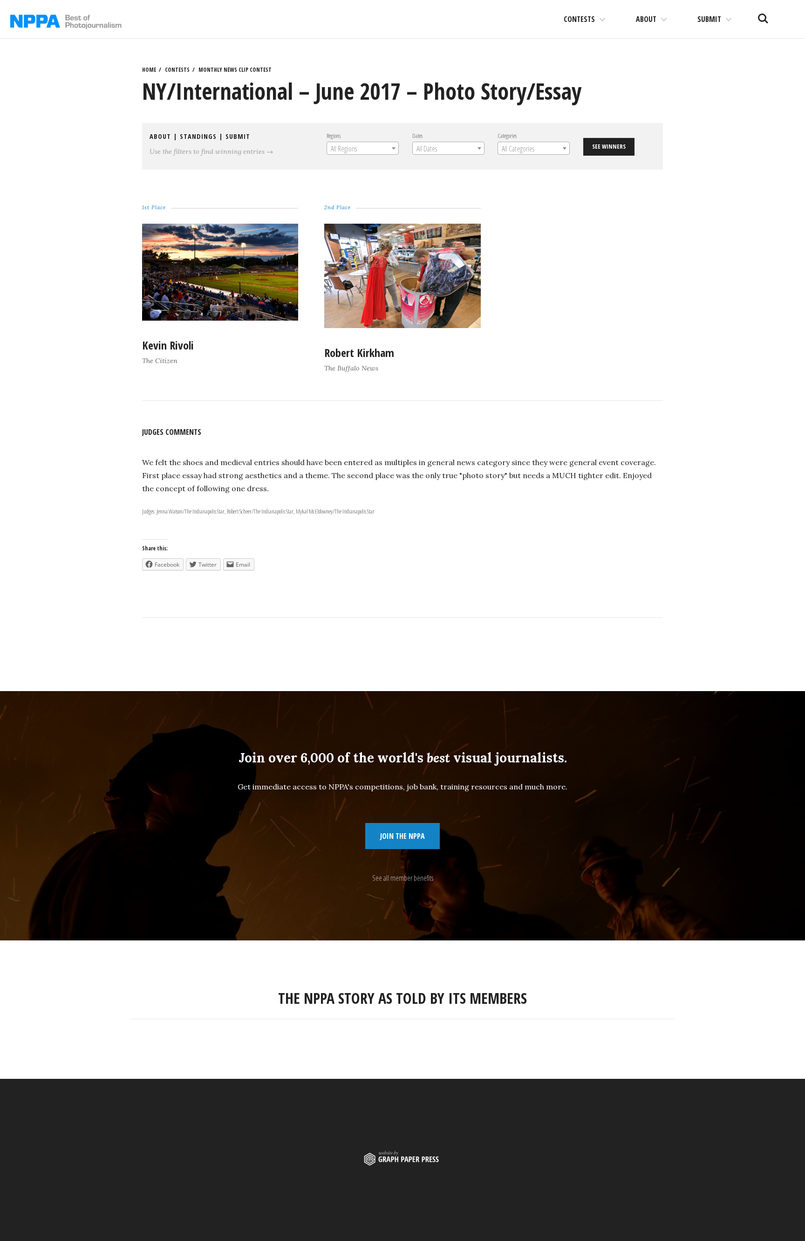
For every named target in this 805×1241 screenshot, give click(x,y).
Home (149, 70)
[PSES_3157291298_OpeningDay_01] (220, 317)
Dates (417, 135)
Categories (507, 135)
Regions (334, 135)
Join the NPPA (402, 836)
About (646, 19)
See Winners (609, 146)
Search (763, 15)
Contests (579, 19)
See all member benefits (402, 878)
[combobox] (363, 148)
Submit (709, 19)
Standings (198, 136)
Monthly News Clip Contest (235, 70)
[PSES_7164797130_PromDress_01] (402, 325)
